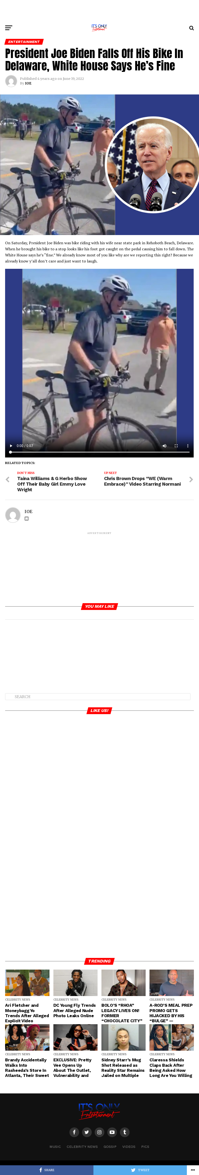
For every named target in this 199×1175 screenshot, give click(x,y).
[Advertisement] (99, 11)
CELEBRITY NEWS (82, 1147)
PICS (145, 1147)
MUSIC (55, 1147)
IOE (28, 83)
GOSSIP (110, 1147)
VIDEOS (128, 1147)
